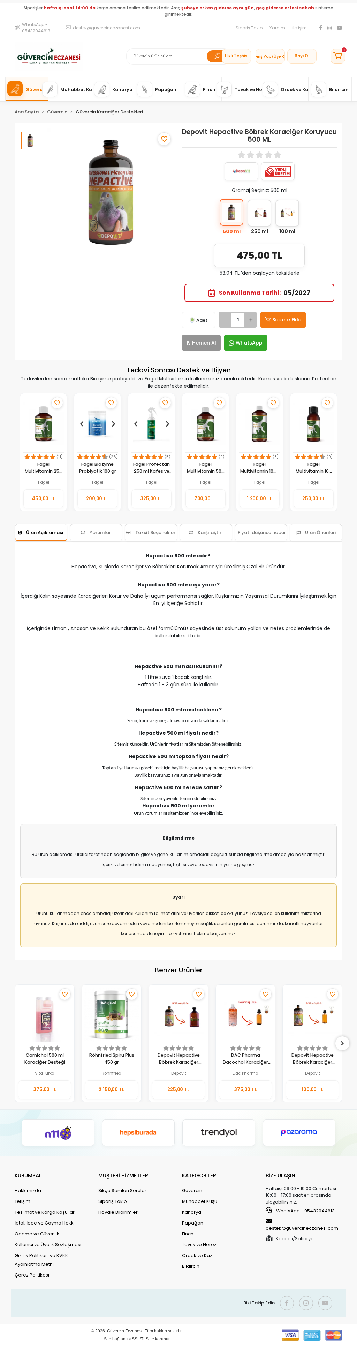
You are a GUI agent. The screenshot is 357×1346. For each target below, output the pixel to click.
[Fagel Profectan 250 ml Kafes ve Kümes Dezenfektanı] (151, 423)
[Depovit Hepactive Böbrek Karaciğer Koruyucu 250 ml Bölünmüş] (178, 1015)
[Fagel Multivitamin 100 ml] (313, 424)
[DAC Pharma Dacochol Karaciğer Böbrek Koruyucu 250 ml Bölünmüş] (245, 1015)
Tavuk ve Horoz (199, 1244)
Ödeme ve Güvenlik (37, 1233)
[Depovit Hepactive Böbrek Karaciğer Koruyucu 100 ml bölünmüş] (312, 1015)
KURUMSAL (28, 1175)
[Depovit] (241, 171)
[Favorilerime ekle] (164, 139)
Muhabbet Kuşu (199, 1201)
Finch (187, 1233)
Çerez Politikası (32, 1275)
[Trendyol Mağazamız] (219, 1132)
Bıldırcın (190, 1266)
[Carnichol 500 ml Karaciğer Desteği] (44, 1015)
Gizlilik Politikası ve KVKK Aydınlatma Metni (41, 1259)
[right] (342, 1043)
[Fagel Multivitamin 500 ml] (205, 424)
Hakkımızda (28, 1190)
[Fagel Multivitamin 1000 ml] (259, 424)
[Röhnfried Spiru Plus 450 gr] (111, 1015)
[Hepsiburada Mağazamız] (138, 1132)
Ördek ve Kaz (197, 1255)
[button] (338, 56)
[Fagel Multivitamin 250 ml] (43, 424)
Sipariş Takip (249, 28)
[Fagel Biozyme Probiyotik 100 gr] (97, 423)
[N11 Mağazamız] (58, 1132)
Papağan (192, 1223)
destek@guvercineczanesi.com (302, 1228)
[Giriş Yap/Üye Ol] (270, 56)
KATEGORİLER (199, 1175)
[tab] (41, 532)
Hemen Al (204, 342)
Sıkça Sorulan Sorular (122, 1190)
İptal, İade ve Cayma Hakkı (45, 1223)
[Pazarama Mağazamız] (299, 1132)
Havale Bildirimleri (118, 1212)
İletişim (299, 28)
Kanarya (191, 1212)
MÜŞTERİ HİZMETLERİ (124, 1175)
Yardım (277, 28)
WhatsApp (249, 342)
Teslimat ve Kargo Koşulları (45, 1212)
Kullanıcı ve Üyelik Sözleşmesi (48, 1244)
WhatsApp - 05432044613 (305, 1210)
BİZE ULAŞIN (280, 1175)
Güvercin (192, 1190)
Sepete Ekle (286, 319)
